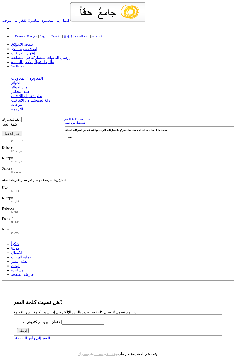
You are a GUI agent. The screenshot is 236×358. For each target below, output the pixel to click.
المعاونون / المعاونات (27, 78)
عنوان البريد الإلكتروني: (43, 322)
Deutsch (20, 36)
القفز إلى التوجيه (14, 20)
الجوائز (16, 83)
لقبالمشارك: (11, 119)
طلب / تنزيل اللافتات (26, 96)
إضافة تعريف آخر (24, 49)
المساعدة (18, 270)
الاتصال (16, 253)
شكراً (15, 244)
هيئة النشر (19, 261)
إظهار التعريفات (23, 53)
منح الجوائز (19, 87)
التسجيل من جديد (75, 122)
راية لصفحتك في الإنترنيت (30, 100)
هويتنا (15, 248)
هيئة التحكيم (20, 91)
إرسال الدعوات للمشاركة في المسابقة (40, 58)
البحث (15, 266)
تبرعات (16, 105)
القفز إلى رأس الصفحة (32, 338)
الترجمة (17, 109)
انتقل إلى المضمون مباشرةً (48, 20)
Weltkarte (18, 66)
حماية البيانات (21, 257)
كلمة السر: (10, 124)
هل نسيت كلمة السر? (78, 119)
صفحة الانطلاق (22, 44)
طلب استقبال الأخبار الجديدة (32, 62)
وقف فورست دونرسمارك (97, 354)
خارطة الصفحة (22, 275)
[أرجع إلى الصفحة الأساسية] (107, 20)
